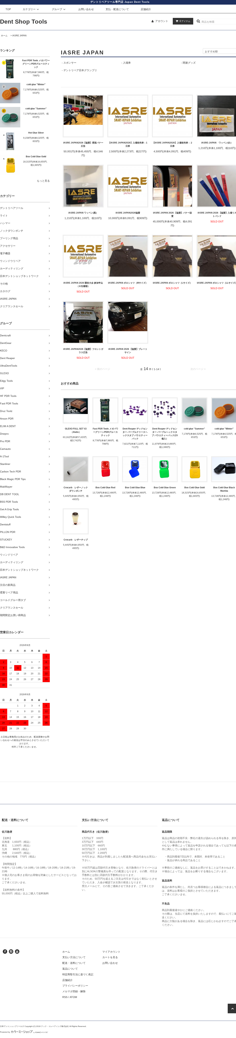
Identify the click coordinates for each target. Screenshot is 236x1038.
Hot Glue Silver (36, 132)
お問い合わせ (86, 9)
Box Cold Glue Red (105, 487)
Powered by (5, 1032)
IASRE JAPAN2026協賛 (128, 213)
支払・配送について (117, 9)
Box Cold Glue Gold (36, 156)
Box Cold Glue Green (165, 487)
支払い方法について (74, 957)
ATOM (73, 997)
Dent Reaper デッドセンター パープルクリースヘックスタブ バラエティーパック (135, 433)
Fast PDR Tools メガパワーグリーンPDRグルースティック (36, 63)
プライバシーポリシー (75, 985)
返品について (70, 968)
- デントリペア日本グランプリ (79, 70)
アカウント (161, 21)
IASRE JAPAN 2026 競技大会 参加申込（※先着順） (83, 284)
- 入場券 (126, 62)
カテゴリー (29, 9)
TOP (8, 9)
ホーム (4, 35)
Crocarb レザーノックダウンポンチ (76, 489)
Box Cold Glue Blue (135, 487)
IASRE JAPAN (19, 35)
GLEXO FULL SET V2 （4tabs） (76, 430)
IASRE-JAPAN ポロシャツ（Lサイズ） (172, 283)
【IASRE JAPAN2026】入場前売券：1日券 (127, 144)
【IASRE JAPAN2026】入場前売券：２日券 (172, 144)
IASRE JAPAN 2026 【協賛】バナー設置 (172, 214)
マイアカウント (111, 951)
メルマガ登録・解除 (74, 991)
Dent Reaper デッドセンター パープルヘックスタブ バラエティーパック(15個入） (165, 433)
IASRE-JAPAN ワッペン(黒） (83, 213)
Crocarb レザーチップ (76, 539)
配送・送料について (74, 962)
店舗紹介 (146, 9)
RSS (64, 997)
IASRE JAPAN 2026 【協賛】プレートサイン (127, 351)
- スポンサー (69, 62)
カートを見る (110, 957)
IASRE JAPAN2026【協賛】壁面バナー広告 (83, 144)
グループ (57, 9)
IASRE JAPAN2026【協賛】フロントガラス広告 (83, 351)
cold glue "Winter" (36, 84)
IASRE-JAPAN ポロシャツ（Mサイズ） (128, 283)
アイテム (185, 21)
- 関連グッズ (188, 62)
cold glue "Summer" (36, 108)
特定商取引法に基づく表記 (77, 974)
